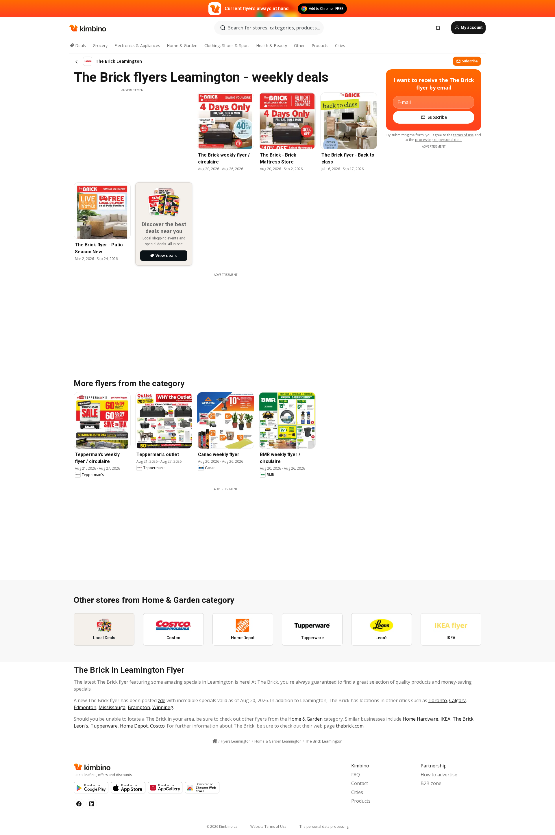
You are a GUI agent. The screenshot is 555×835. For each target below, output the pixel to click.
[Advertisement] (133, 132)
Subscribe (470, 61)
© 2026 (221, 826)
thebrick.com (350, 726)
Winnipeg (162, 707)
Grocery (100, 45)
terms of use (463, 135)
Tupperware (104, 726)
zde (161, 700)
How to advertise (439, 774)
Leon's (81, 726)
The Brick (463, 719)
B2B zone (431, 783)
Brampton (139, 707)
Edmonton (85, 707)
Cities (340, 45)
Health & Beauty (271, 45)
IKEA (445, 719)
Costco (157, 726)
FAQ (355, 774)
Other (299, 45)
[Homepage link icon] (214, 741)
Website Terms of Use (268, 826)
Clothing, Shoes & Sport (226, 45)
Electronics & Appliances (137, 45)
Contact (359, 783)
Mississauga (112, 707)
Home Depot (134, 726)
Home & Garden (182, 45)
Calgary (457, 700)
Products (320, 45)
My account (471, 27)
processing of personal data (438, 139)
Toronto (437, 700)
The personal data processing (324, 826)
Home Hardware (420, 719)
